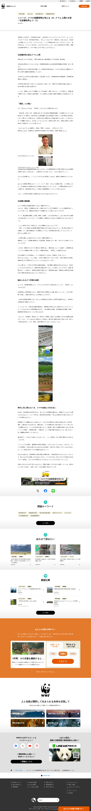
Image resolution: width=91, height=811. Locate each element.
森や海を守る (64, 724)
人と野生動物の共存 (23, 515)
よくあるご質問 (33, 787)
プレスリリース (73, 782)
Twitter (37, 490)
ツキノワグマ (68, 512)
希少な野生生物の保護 (45, 512)
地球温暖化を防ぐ (28, 715)
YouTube (29, 745)
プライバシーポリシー (74, 787)
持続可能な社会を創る (64, 715)
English (71, 793)
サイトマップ (72, 790)
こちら (53, 671)
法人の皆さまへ (73, 1)
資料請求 (81, 1)
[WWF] (11, 770)
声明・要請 (72, 784)
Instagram (36, 745)
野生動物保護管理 (35, 515)
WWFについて (65, 6)
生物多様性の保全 (50, 13)
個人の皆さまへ (63, 1)
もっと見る (45, 523)
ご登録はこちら (26, 761)
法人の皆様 (32, 784)
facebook (45, 490)
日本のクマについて (57, 512)
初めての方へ (50, 782)
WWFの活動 (44, 6)
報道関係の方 (50, 784)
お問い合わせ (50, 787)
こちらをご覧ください (57, 808)
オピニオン (30, 13)
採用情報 (15, 787)
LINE (53, 490)
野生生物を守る (39, 13)
